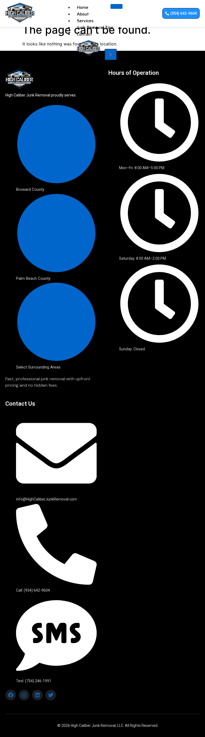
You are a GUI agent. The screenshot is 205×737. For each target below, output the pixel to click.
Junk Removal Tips (95, 27)
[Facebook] (10, 695)
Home (82, 7)
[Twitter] (50, 695)
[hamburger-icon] (117, 6)
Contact (84, 34)
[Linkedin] (37, 695)
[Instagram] (24, 695)
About (83, 14)
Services (85, 20)
